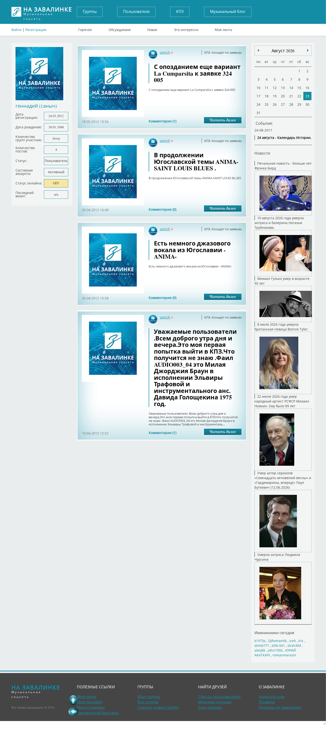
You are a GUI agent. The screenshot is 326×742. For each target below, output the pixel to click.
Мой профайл (89, 702)
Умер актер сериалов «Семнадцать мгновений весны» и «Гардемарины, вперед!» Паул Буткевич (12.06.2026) (282, 480)
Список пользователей (219, 696)
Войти (16, 29)
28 (291, 104)
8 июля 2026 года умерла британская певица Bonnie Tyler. (281, 326)
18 (266, 96)
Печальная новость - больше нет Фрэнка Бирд (283, 165)
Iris (300, 640)
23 (307, 96)
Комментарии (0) (162, 209)
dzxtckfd (294, 645)
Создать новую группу (158, 707)
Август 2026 (283, 50)
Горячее (85, 28)
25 (266, 104)
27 (283, 104)
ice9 (292, 640)
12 (275, 87)
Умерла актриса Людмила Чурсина (277, 557)
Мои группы (148, 696)
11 (266, 87)
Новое (152, 28)
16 (307, 87)
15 (299, 87)
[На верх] (73, 700)
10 (258, 87)
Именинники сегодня (274, 632)
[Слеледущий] (258, 50)
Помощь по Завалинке (280, 707)
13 (283, 87)
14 (291, 87)
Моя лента (223, 28)
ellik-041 (278, 645)
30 (307, 104)
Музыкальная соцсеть (47, 12)
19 (275, 96)
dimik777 (261, 645)
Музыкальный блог (228, 11)
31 (258, 112)
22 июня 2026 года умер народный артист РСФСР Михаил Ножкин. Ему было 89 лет (281, 401)
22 (299, 96)
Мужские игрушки (214, 702)
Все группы (147, 702)
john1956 (275, 650)
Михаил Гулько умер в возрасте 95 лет (282, 281)
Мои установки (91, 707)
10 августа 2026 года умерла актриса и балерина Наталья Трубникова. (279, 223)
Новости (262, 153)
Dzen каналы (210, 707)
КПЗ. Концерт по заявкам (223, 52)
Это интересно (186, 28)
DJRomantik (277, 640)
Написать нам (272, 696)
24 (258, 104)
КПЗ (180, 11)
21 (291, 96)
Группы (90, 11)
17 (258, 96)
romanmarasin (284, 655)
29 (299, 104)
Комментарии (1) (162, 121)
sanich (165, 52)
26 (275, 104)
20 (283, 96)
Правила (267, 702)
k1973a (260, 640)
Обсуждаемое (120, 28)
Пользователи (136, 11)
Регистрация (35, 29)
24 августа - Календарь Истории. (284, 137)
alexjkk (259, 650)
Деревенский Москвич (98, 713)
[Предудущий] (308, 50)
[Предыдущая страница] (73, 711)
